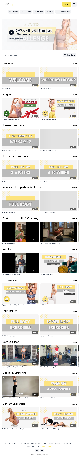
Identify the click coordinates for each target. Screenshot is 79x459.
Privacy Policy (68, 443)
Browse (15, 12)
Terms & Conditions (54, 443)
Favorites (27, 12)
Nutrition (7, 249)
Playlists (40, 12)
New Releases (10, 341)
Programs (8, 94)
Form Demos (9, 310)
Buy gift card (25, 443)
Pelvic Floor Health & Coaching (20, 218)
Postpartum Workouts (15, 156)
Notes (51, 12)
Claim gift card (36, 443)
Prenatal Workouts (13, 125)
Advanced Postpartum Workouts (21, 187)
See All (74, 64)
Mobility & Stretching (14, 372)
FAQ (44, 443)
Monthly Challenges (14, 403)
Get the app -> (47, 446)
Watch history (64, 12)
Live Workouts (10, 279)
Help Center (36, 446)
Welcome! (8, 63)
